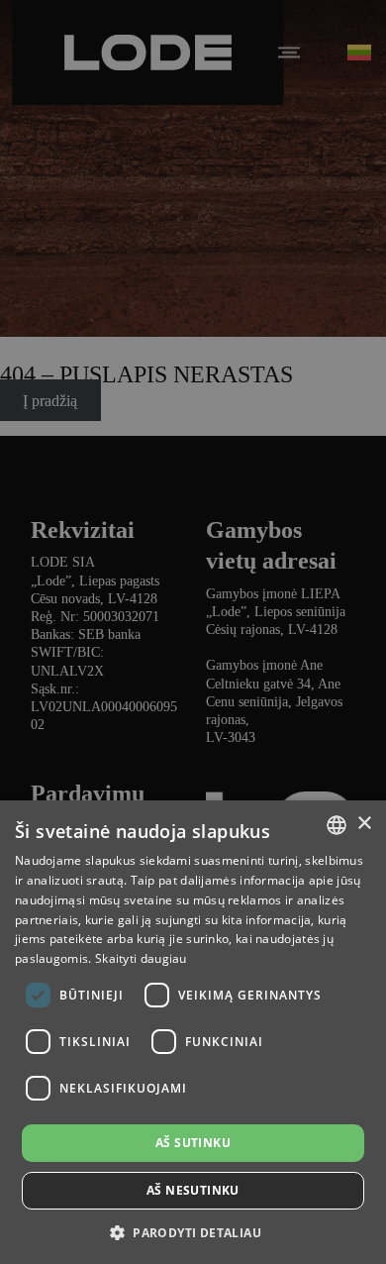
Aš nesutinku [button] (193, 1190)
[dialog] (193, 632)
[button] (193, 1231)
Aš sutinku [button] (193, 1142)
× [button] (363, 823)
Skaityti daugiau (141, 958)
